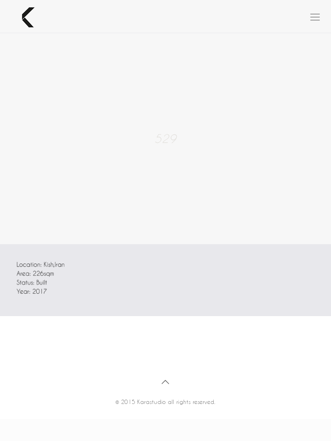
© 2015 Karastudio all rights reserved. (165, 401)
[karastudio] (24, 16)
